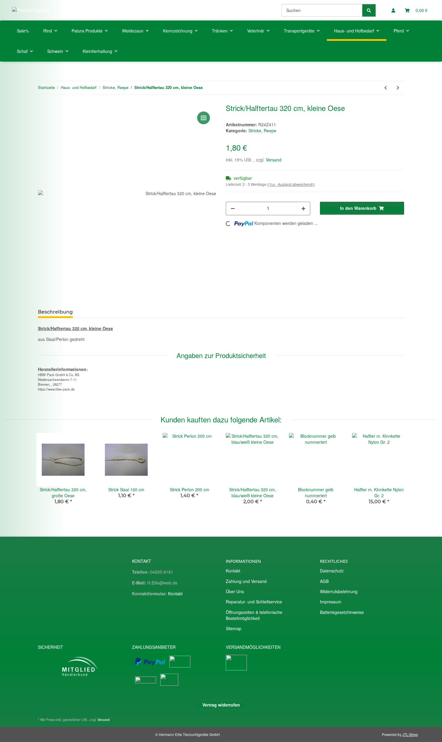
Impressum (330, 602)
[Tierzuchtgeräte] (31, 10)
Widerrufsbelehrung (339, 591)
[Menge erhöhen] (303, 208)
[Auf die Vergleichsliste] (203, 117)
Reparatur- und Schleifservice (254, 602)
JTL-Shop (410, 734)
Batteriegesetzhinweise (342, 612)
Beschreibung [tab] (55, 312)
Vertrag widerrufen (221, 705)
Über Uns (235, 591)
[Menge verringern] (232, 208)
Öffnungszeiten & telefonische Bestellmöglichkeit (254, 615)
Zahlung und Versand (246, 581)
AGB (324, 581)
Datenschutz (332, 571)
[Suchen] (369, 10)
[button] (393, 10)
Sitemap (233, 628)
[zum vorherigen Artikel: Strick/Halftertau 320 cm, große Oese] (385, 87)
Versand (273, 160)
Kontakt (175, 593)
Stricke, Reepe (262, 130)
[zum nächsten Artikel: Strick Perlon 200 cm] (398, 87)
